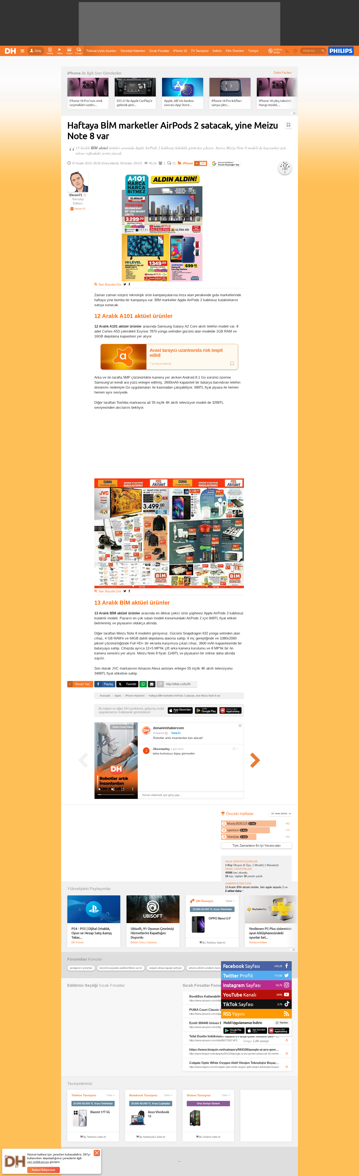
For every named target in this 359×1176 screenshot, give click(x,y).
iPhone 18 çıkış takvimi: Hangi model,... (275, 103)
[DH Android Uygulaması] (234, 1030)
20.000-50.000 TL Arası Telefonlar (93, 1103)
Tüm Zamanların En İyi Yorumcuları (256, 845)
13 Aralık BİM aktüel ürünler (242, 887)
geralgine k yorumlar (81, 968)
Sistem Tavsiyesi (198, 1095)
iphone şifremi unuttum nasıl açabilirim (210, 968)
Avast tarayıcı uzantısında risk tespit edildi (186, 353)
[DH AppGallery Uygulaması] (278, 1030)
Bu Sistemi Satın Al (209, 1137)
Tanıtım (284, 1022)
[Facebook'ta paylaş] (129, 284)
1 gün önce (177, 749)
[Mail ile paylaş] (151, 684)
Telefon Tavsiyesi (83, 1095)
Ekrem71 (75, 195)
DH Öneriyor (204, 901)
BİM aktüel (99, 147)
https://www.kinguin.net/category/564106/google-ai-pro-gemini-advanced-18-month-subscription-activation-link (234, 1049)
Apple (117, 695)
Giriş (38, 51)
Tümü (229, 901)
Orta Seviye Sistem (208, 1103)
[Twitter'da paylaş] (124, 284)
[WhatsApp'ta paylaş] (143, 684)
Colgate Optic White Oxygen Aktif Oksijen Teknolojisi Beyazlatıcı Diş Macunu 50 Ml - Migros (234, 1062)
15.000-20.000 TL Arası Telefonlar (212, 909)
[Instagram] (146, 730)
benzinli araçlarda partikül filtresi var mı (121, 968)
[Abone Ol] (77, 208)
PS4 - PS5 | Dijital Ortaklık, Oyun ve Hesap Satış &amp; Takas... (91, 932)
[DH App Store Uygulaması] (256, 1030)
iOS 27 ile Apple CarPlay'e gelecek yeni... (134, 103)
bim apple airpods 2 (272, 887)
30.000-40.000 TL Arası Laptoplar (150, 1103)
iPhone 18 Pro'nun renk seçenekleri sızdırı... (85, 103)
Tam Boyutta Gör (109, 284)
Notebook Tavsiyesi (143, 1095)
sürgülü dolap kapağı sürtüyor (165, 968)
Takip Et (176, 733)
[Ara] (323, 51)
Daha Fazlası (283, 72)
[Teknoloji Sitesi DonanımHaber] (11, 51)
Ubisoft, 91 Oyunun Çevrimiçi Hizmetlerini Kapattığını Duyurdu (152, 932)
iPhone (74, 73)
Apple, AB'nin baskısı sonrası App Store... (179, 103)
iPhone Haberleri (135, 695)
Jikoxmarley (161, 749)
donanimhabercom (168, 728)
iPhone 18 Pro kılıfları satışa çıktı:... (226, 103)
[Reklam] (341, 50)
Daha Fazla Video (123, 727)
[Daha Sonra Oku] (288, 124)
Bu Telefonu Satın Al (213, 942)
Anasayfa (105, 695)
